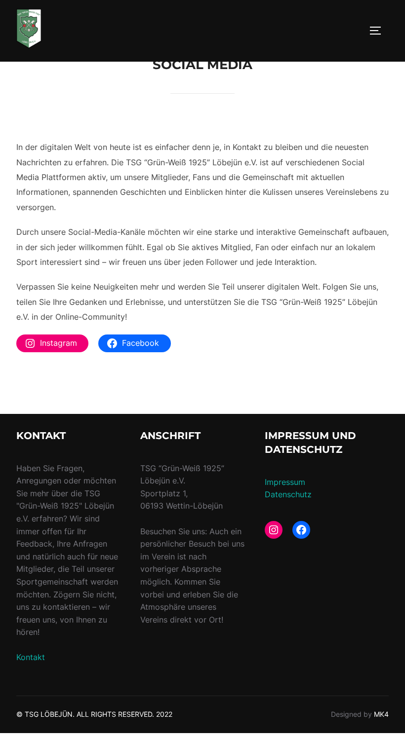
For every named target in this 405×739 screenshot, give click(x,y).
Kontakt (30, 657)
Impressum (285, 482)
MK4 (381, 714)
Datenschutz (288, 494)
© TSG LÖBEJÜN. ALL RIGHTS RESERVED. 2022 (94, 714)
